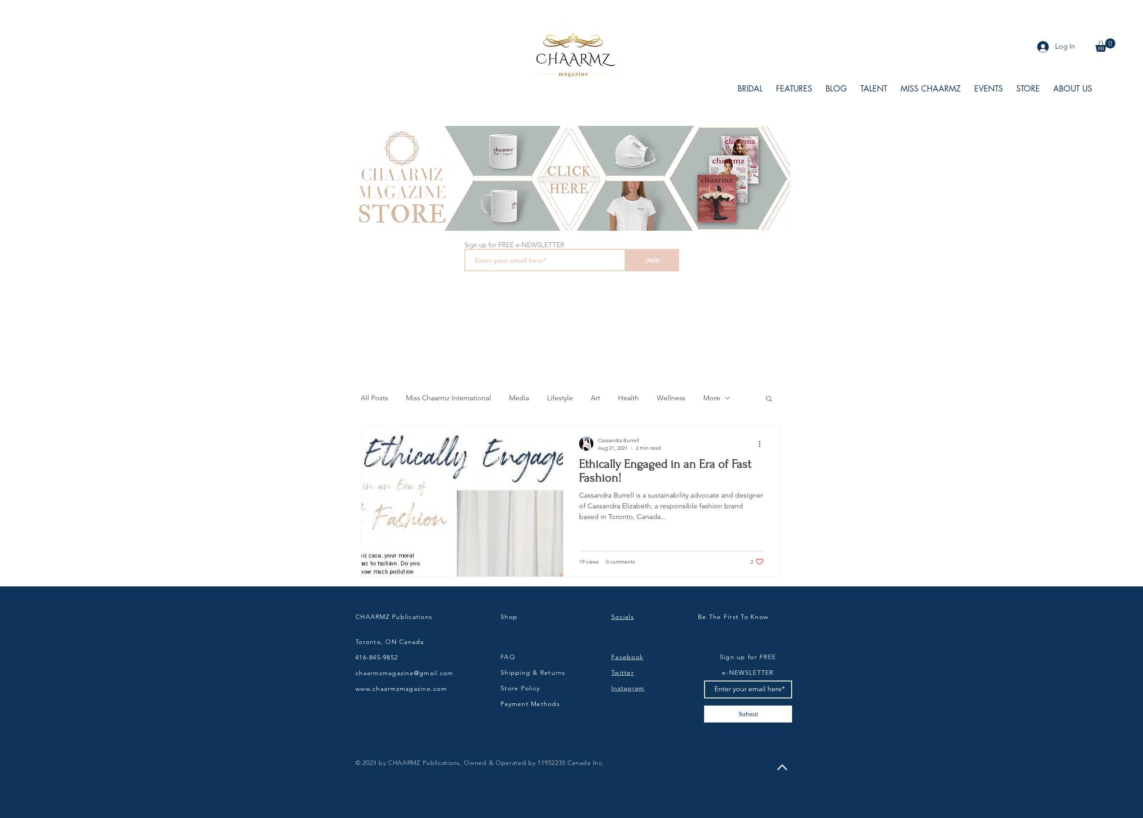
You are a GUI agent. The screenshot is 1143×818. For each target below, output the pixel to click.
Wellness (671, 398)
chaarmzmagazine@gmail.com (404, 673)
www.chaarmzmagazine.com (401, 689)
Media (519, 398)
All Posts (374, 398)
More (711, 398)
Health (628, 398)
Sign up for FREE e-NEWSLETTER (514, 244)
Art (595, 398)
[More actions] (762, 443)
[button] (1105, 45)
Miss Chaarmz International (448, 398)
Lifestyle (560, 398)
